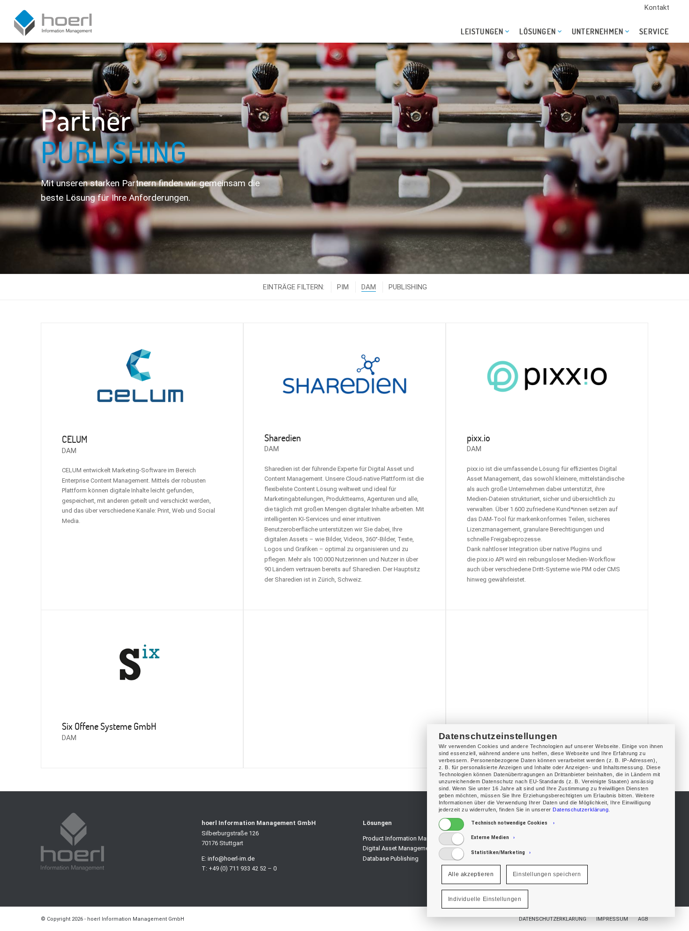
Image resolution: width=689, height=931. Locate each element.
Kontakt (656, 7)
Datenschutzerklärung (580, 809)
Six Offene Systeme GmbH (109, 726)
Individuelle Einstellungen (485, 899)
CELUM (75, 439)
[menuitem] (656, 8)
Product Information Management (408, 838)
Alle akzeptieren (471, 874)
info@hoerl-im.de (231, 858)
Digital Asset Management (398, 848)
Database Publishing (391, 858)
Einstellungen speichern (547, 874)
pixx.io (478, 437)
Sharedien (282, 437)
